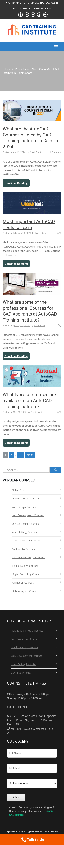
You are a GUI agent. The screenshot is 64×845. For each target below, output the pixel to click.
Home (7, 68)
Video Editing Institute (23, 664)
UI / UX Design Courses (25, 523)
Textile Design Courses (25, 565)
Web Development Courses (28, 515)
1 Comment (55, 152)
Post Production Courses (26, 540)
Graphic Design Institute (24, 647)
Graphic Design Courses (25, 498)
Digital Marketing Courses (27, 574)
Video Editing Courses (24, 532)
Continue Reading (16, 183)
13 (20, 455)
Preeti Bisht (35, 152)
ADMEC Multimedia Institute (27, 630)
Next (30, 455)
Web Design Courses (24, 507)
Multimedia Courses (23, 549)
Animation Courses (23, 582)
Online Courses (20, 490)
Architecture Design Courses (28, 557)
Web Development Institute (26, 655)
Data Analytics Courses (25, 591)
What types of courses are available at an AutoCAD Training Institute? (29, 400)
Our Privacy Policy (21, 672)
